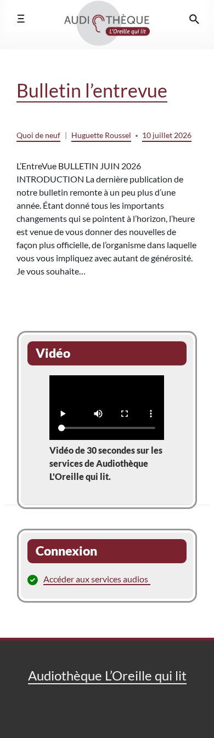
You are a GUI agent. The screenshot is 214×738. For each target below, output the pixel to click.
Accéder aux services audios (95, 579)
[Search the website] (194, 18)
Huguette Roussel (101, 135)
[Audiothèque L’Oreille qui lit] (107, 18)
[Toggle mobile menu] (20, 19)
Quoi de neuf (38, 135)
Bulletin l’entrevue (91, 90)
